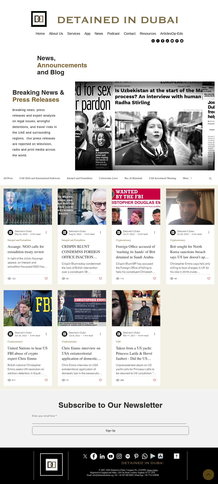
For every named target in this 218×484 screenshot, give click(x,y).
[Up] (208, 475)
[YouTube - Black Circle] (172, 41)
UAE (118, 341)
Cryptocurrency (123, 240)
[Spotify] (181, 41)
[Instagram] (119, 456)
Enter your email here (43, 416)
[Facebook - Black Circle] (162, 41)
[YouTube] (110, 456)
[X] (158, 41)
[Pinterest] (177, 41)
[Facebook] (93, 456)
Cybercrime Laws (108, 178)
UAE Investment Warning (162, 178)
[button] (210, 178)
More (186, 178)
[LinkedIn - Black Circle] (167, 41)
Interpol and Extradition (79, 178)
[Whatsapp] (153, 41)
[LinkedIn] (102, 456)
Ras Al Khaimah (133, 178)
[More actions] (47, 232)
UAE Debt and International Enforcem (40, 178)
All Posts (8, 178)
